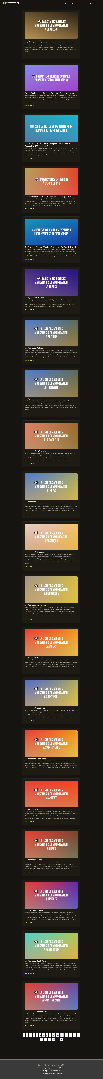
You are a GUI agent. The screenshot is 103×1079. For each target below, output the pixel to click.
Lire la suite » (30, 55)
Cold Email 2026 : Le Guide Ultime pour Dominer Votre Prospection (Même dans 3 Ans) (47, 144)
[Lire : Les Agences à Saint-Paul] (51, 693)
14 (70, 1035)
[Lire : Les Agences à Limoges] (51, 895)
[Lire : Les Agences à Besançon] (51, 537)
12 (62, 1035)
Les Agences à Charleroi (35, 40)
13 (66, 1035)
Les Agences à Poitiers (34, 348)
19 (50, 1039)
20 (54, 1039)
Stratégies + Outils (73, 3)
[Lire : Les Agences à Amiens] (51, 642)
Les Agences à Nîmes (33, 859)
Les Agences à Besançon (35, 552)
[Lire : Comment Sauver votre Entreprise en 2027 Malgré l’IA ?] (51, 181)
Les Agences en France (34, 297)
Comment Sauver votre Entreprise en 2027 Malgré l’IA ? (48, 196)
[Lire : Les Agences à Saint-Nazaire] (51, 996)
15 (74, 1035)
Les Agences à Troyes (33, 501)
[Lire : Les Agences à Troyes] (51, 486)
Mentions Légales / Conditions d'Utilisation (51, 1068)
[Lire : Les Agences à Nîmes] (51, 844)
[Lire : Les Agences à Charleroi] (51, 25)
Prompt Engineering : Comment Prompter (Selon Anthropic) (49, 93)
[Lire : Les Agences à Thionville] (51, 383)
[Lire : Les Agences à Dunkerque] (51, 589)
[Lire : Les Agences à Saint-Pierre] (51, 743)
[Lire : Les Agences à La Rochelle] (51, 436)
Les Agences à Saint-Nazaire (36, 1011)
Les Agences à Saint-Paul (35, 708)
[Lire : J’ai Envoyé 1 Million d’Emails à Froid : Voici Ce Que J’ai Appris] (51, 232)
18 (45, 1039)
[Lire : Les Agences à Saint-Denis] (51, 946)
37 (62, 1039)
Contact (84, 3)
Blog (64, 3)
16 (79, 1035)
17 (41, 1039)
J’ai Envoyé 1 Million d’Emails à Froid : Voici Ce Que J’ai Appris (51, 247)
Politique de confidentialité (51, 1071)
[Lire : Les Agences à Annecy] (51, 794)
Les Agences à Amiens (34, 657)
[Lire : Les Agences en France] (51, 282)
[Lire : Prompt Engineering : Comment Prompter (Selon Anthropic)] (51, 78)
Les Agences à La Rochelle (35, 451)
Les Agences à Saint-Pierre (36, 758)
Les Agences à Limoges (34, 910)
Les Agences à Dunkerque (35, 605)
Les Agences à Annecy (34, 809)
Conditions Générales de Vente (51, 1073)
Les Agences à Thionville (35, 398)
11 (58, 1035)
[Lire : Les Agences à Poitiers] (51, 333)
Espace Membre (93, 3)
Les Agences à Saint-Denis (35, 961)
